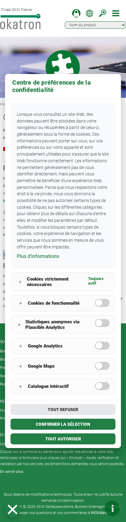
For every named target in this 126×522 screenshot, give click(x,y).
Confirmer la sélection (63, 424)
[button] (12, 509)
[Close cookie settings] (12, 509)
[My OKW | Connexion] (76, 13)
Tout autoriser (63, 438)
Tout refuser (63, 409)
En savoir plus (11, 471)
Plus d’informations (38, 256)
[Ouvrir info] (112, 508)
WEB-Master (101, 513)
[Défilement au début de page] (94, 508)
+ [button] (20, 282)
